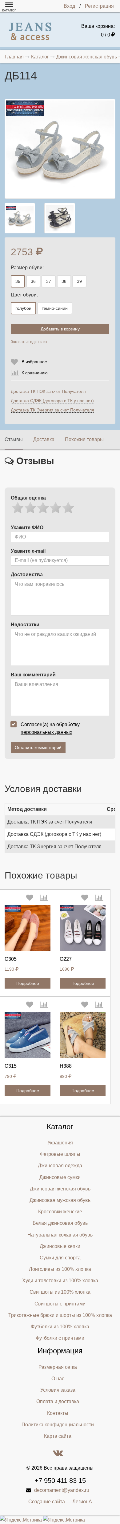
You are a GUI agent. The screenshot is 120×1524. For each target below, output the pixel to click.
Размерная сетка (57, 1367)
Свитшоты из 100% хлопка (60, 1292)
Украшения (60, 1142)
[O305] (27, 928)
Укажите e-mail (28, 551)
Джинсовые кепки (60, 1246)
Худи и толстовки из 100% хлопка (60, 1280)
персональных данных (46, 732)
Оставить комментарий (38, 747)
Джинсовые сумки (60, 1177)
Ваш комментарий (33, 674)
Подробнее (27, 983)
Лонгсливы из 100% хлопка (60, 1269)
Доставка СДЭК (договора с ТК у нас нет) (52, 400)
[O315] (27, 1035)
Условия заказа (57, 1390)
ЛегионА (82, 1501)
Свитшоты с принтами (60, 1303)
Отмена (77, 343)
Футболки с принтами (60, 1338)
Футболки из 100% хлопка (60, 1326)
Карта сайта (57, 1436)
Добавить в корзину (60, 328)
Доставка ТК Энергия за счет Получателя (52, 409)
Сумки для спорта (60, 1257)
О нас (57, 1378)
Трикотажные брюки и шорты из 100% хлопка (60, 1315)
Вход (69, 6)
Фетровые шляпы (60, 1154)
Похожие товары (84, 439)
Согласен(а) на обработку (50, 728)
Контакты (57, 1413)
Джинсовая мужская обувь (60, 1200)
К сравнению (35, 372)
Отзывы (14, 439)
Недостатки (25, 624)
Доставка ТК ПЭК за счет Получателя (48, 391)
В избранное (34, 361)
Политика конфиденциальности (58, 1424)
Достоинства (27, 574)
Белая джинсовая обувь (60, 1223)
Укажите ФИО (27, 527)
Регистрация (99, 6)
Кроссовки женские (60, 1211)
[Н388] (83, 1035)
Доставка (43, 439)
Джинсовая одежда (60, 1165)
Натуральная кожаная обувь (60, 1234)
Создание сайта (46, 1501)
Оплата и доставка (57, 1401)
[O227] (83, 928)
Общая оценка (28, 497)
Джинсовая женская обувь (60, 1188)
